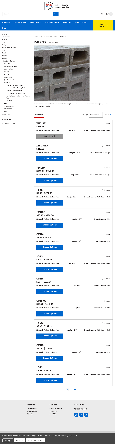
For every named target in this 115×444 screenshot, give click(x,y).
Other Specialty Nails (8, 61)
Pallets (6, 103)
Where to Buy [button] (32, 411)
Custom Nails (6, 114)
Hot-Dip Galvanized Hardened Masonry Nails (18, 97)
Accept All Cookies (35, 440)
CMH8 (40, 345)
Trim (3, 42)
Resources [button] (53, 411)
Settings (7, 440)
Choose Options (50, 158)
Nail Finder (101, 25)
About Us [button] (53, 414)
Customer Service (51, 23)
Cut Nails (7, 64)
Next (75, 390)
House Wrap (8, 77)
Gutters (4, 55)
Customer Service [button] (56, 408)
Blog (4, 28)
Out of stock (49, 136)
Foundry (6, 72)
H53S (39, 256)
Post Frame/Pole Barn (9, 47)
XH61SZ (41, 123)
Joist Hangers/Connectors (12, 80)
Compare (39, 115)
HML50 (40, 167)
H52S (39, 189)
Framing (6, 74)
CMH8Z (40, 212)
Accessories (6, 37)
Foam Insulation (9, 69)
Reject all (19, 440)
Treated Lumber (9, 106)
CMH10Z (41, 300)
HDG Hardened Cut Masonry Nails (16, 93)
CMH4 (40, 234)
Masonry (7, 82)
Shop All (4, 34)
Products (6, 23)
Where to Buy (20, 23)
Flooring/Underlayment (11, 66)
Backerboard (8, 109)
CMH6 (39, 278)
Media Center (81, 23)
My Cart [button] (29, 414)
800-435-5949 (82, 409)
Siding (4, 45)
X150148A (42, 145)
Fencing (4, 58)
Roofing (4, 39)
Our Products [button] (32, 408)
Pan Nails (9, 101)
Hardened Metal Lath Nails (14, 90)
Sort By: (85, 115)
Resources (34, 23)
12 (110, 115)
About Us (67, 23)
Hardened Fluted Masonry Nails (15, 88)
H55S (39, 367)
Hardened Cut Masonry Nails (14, 85)
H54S (39, 323)
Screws (4, 111)
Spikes (4, 50)
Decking (4, 53)
